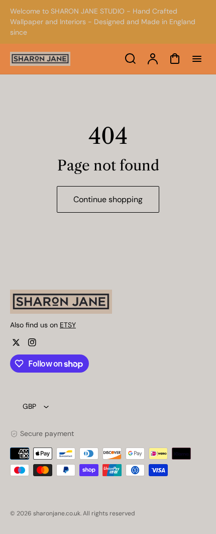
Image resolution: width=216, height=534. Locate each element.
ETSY (68, 324)
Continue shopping (108, 199)
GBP (29, 406)
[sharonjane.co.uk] (73, 302)
